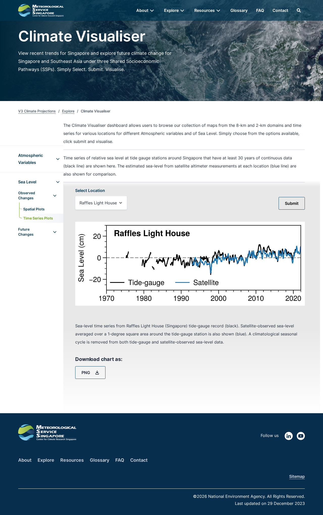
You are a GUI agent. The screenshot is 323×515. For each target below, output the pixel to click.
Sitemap (297, 476)
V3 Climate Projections (37, 111)
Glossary (239, 10)
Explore (68, 111)
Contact (280, 10)
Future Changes (26, 231)
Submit (292, 203)
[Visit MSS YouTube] (301, 435)
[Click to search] (299, 10)
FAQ (260, 10)
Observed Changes (26, 195)
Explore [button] (171, 10)
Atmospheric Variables (30, 159)
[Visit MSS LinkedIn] (289, 435)
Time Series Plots (38, 218)
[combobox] (101, 203)
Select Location (90, 190)
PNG (86, 372)
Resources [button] (204, 10)
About (25, 460)
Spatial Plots (34, 209)
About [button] (142, 10)
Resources (72, 460)
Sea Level (27, 181)
